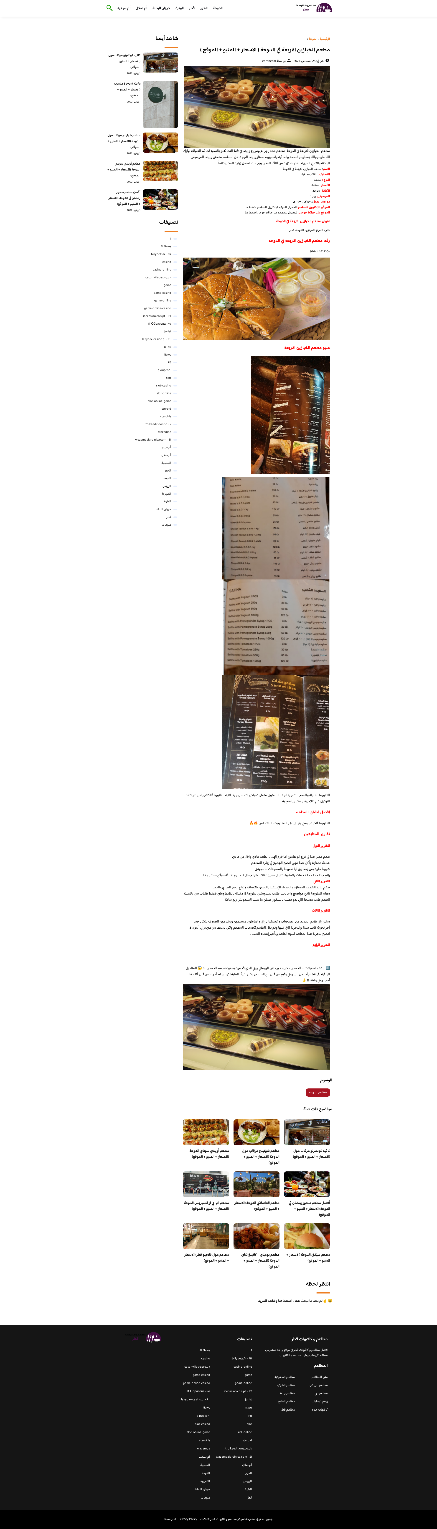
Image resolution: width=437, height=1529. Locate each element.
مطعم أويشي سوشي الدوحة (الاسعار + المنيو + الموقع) (209, 1154)
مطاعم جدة (287, 1393)
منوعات (166, 525)
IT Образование (159, 324)
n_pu (167, 347)
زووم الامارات (320, 1401)
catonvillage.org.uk (158, 277)
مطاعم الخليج (286, 1401)
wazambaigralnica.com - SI (153, 440)
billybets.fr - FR (161, 254)
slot (168, 378)
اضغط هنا (251, 207)
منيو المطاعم (320, 1377)
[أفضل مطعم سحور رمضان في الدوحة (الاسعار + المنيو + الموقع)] (160, 199)
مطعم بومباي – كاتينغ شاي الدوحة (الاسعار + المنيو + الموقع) (260, 1261)
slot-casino (163, 386)
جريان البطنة (161, 8)
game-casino (162, 293)
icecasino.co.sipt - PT (157, 316)
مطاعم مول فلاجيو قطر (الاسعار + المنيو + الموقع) (206, 1258)
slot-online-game (159, 401)
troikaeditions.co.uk (158, 424)
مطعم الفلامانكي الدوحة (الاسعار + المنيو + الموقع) (256, 1206)
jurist (167, 331)
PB (169, 362)
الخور (204, 8)
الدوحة (218, 8)
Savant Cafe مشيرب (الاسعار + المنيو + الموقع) (127, 89)
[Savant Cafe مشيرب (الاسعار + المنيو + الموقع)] (160, 104)
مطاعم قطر (288, 1410)
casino (166, 262)
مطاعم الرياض (319, 1385)
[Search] (109, 8)
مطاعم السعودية (284, 1377)
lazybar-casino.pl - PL (156, 339)
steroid (166, 409)
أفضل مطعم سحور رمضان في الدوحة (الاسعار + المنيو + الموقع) (309, 1209)
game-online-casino (157, 308)
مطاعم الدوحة (318, 1092)
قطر (192, 8)
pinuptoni (164, 370)
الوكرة (179, 8)
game (167, 285)
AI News (165, 246)
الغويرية (166, 494)
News (167, 355)
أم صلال (141, 8)
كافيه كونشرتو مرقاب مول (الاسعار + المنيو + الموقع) (311, 1154)
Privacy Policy (187, 1519)
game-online (162, 300)
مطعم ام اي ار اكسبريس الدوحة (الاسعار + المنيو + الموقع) (206, 1206)
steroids (165, 416)
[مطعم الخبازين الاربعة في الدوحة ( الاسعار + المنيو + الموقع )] (256, 107)
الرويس (167, 486)
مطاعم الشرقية (286, 1385)
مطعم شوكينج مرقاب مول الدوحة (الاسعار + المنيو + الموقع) (260, 1157)
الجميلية (166, 463)
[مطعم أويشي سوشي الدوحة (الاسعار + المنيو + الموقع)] (160, 171)
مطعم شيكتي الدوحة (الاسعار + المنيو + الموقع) (308, 1258)
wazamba (164, 432)
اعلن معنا (170, 1519)
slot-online (164, 393)
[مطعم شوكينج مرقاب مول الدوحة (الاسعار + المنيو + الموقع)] (160, 143)
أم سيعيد (123, 8)
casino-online (162, 270)
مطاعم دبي (321, 1393)
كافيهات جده (320, 1410)
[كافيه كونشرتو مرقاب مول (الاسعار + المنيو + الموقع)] (160, 63)
